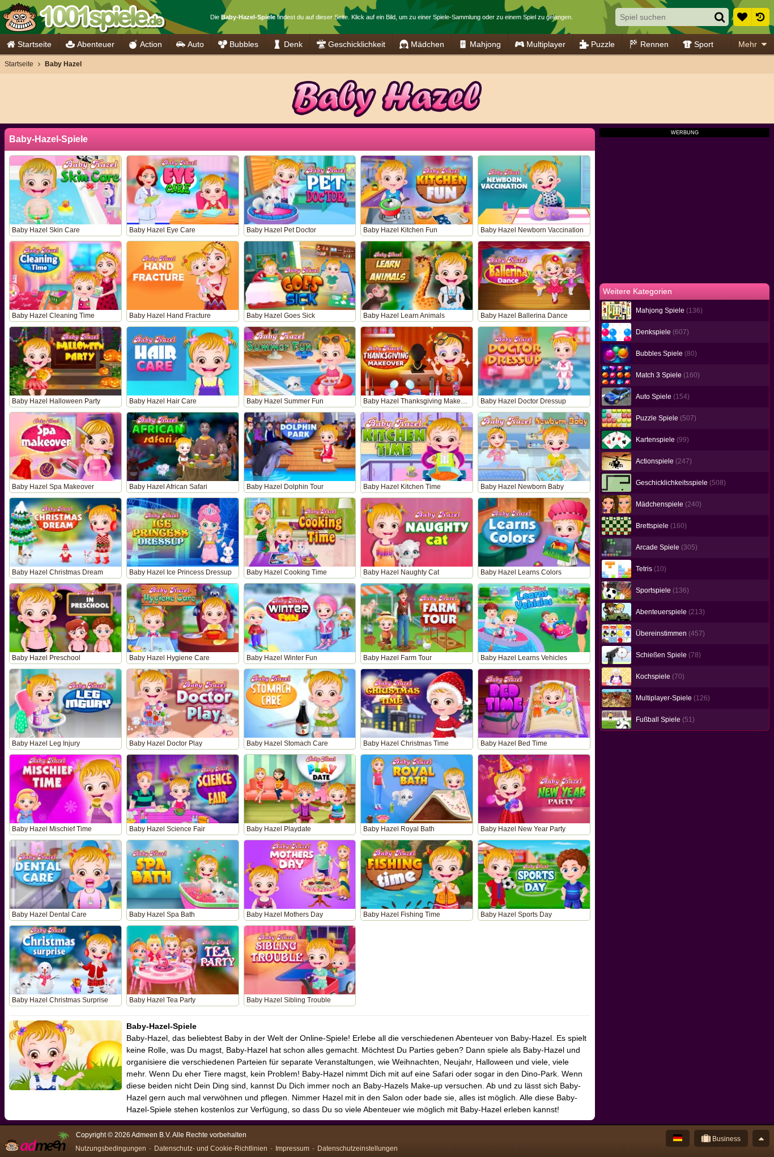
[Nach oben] (760, 1138)
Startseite (35, 44)
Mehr (747, 44)
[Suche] (720, 17)
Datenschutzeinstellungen (357, 1148)
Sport (703, 44)
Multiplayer (545, 44)
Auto (196, 44)
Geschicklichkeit (356, 44)
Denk (293, 44)
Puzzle (603, 44)
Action (151, 44)
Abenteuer (95, 44)
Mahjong (485, 44)
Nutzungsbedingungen (110, 1148)
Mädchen (427, 44)
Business (726, 1139)
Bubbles (243, 44)
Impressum (292, 1148)
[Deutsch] (678, 1138)
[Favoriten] (742, 17)
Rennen (654, 44)
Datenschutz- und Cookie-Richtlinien (210, 1148)
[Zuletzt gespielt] (760, 17)
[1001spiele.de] (83, 17)
